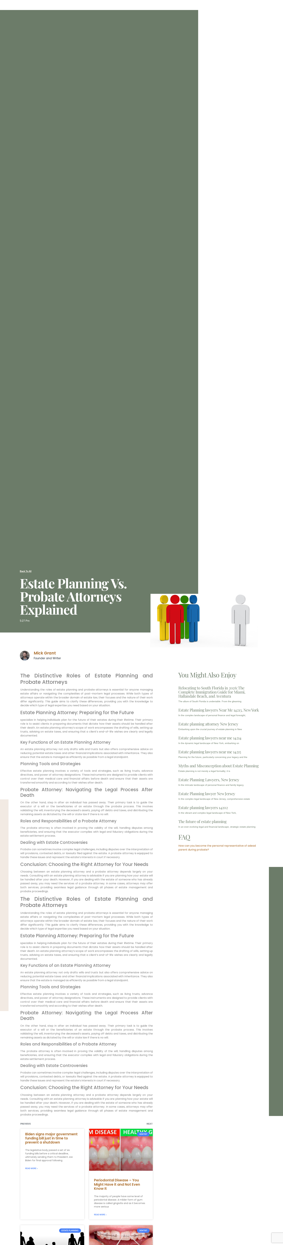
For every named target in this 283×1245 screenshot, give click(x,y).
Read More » (31, 1168)
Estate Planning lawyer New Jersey (206, 793)
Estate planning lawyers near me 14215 (209, 751)
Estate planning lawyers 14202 (203, 807)
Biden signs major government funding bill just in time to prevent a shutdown (51, 1138)
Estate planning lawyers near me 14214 (209, 737)
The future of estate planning (202, 821)
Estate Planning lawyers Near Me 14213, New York (218, 710)
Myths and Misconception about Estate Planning (218, 765)
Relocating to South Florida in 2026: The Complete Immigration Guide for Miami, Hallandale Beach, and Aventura (211, 692)
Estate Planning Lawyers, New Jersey (208, 779)
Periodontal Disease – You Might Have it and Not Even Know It (117, 1184)
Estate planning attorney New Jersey (208, 723)
